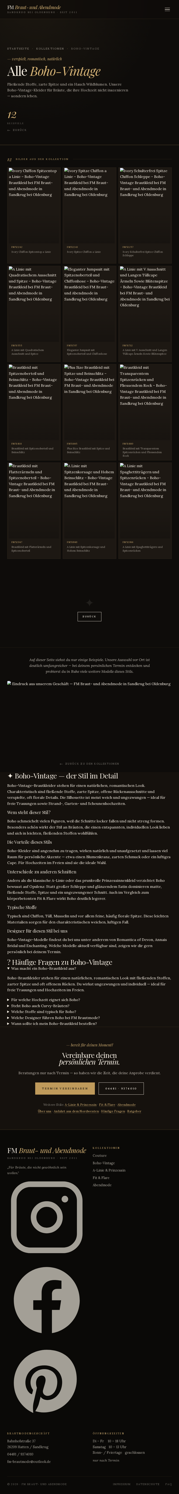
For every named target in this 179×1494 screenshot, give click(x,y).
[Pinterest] (46, 1383)
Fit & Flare (107, 1105)
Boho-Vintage (104, 1163)
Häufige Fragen (113, 1111)
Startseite (18, 48)
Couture (100, 1156)
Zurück (20, 130)
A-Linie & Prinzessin (81, 1105)
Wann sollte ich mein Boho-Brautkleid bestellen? (54, 1023)
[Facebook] (46, 1301)
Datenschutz (148, 1484)
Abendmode (126, 1105)
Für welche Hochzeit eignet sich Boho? (45, 999)
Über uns (45, 1111)
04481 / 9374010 (20, 1454)
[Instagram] (46, 1218)
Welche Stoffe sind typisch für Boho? (43, 1011)
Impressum (122, 1484)
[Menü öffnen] (167, 9)
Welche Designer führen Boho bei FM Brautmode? (55, 1017)
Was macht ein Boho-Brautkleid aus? (43, 968)
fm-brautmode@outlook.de (29, 1462)
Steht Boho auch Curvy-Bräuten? (40, 1005)
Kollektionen (50, 48)
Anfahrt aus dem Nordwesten (76, 1111)
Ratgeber (134, 1111)
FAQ (168, 1484)
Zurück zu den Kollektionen (92, 763)
